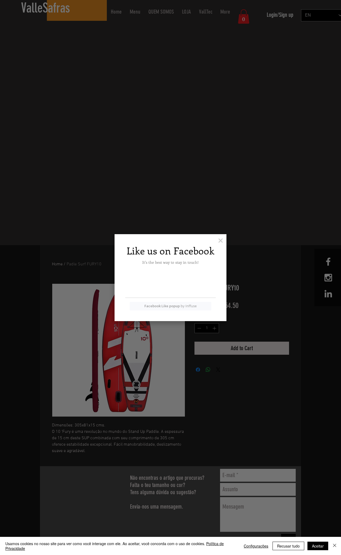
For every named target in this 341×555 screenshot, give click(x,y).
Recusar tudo (288, 546)
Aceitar (318, 546)
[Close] (334, 546)
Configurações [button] (256, 546)
